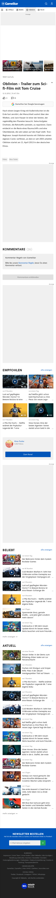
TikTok (34, 874)
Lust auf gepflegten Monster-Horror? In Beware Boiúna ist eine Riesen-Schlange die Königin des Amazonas (35, 589)
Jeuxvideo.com (44, 868)
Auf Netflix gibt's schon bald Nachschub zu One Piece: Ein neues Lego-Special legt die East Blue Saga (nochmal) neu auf (36, 726)
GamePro (18, 868)
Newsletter (35, 858)
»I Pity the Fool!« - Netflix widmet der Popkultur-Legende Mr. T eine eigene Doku (36, 601)
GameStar (10, 868)
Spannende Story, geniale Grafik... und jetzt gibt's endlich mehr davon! (36, 615)
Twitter (13, 874)
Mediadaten (25, 860)
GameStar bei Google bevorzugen (29, 104)
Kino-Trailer (14, 159)
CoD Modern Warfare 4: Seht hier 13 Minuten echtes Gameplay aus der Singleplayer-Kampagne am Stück (36, 575)
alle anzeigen (46, 370)
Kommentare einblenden (28, 277)
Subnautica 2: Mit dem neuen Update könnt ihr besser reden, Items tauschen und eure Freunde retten (36, 630)
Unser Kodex (25, 855)
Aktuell (9, 646)
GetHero (35, 868)
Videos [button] (32, 10)
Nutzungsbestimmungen (11, 860)
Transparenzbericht (31, 862)
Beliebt (9, 550)
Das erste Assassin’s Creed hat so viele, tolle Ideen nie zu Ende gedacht (36, 792)
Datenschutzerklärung (37, 860)
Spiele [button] (11, 10)
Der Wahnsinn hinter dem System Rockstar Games (36, 560)
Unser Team (16, 855)
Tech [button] (42, 10)
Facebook (20, 874)
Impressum (7, 855)
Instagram (27, 874)
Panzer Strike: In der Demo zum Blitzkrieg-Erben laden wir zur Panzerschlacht (36, 657)
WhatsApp (41, 874)
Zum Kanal (28, 454)
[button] (46, 4)
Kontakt (43, 858)
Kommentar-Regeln (26, 263)
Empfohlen (12, 370)
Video (5, 159)
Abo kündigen (47, 855)
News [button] (21, 10)
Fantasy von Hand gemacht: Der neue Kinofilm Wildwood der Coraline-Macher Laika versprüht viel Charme (36, 779)
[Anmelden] (43, 842)
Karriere (28, 858)
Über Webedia (36, 855)
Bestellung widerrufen (16, 858)
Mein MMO (27, 868)
